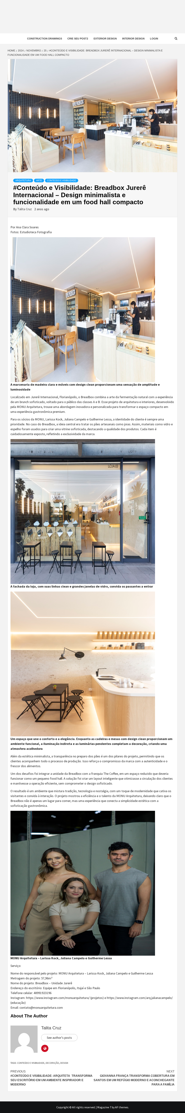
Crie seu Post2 (77, 38)
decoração (52, 1062)
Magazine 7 (104, 1107)
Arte (39, 180)
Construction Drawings (44, 38)
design (64, 1062)
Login (154, 38)
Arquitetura (23, 180)
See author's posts (59, 1038)
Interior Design (133, 38)
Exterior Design (105, 38)
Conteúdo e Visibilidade (61, 180)
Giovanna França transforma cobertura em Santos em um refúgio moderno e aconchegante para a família (134, 1078)
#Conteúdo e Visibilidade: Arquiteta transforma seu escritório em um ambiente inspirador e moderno (51, 1078)
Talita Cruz (25, 209)
